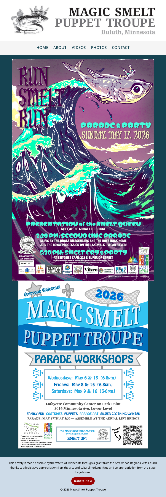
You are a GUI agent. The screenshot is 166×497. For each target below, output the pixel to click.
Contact (121, 47)
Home (42, 47)
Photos (99, 47)
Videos (79, 47)
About (60, 47)
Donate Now (83, 480)
